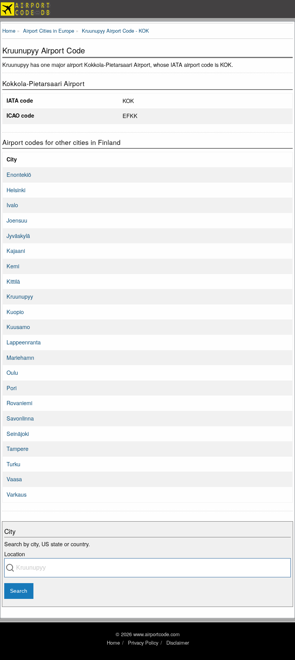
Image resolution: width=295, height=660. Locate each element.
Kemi (13, 266)
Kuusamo (18, 327)
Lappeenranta (24, 342)
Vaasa (14, 479)
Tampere (17, 448)
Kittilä (13, 281)
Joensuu (17, 220)
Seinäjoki (18, 433)
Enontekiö (19, 174)
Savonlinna (20, 418)
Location (14, 554)
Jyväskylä (18, 235)
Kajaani (16, 250)
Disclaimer (177, 642)
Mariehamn (20, 357)
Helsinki (16, 190)
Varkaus (17, 494)
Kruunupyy (20, 296)
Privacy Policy (143, 642)
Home (113, 642)
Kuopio (15, 312)
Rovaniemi (19, 403)
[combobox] (147, 567)
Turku (13, 464)
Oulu (12, 372)
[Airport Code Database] (147, 9)
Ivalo (12, 205)
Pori (12, 388)
